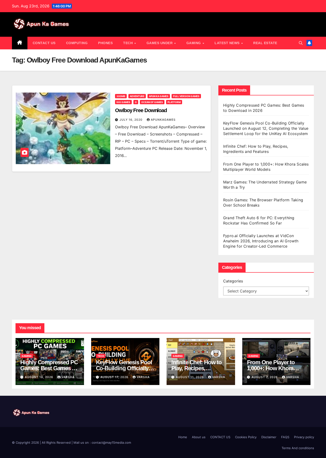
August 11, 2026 (190, 377)
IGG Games (123, 102)
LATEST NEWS (228, 43)
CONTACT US (44, 43)
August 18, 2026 (39, 377)
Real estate (265, 43)
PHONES (105, 43)
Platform (174, 102)
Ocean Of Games (152, 102)
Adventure (137, 96)
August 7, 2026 (265, 377)
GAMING (194, 43)
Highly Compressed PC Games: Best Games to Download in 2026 (49, 368)
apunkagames (163, 119)
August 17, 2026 (114, 377)
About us (198, 437)
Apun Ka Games (158, 96)
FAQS (285, 437)
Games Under (160, 43)
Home (182, 437)
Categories (233, 281)
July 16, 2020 (131, 119)
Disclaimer (268, 437)
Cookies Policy (246, 437)
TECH (128, 43)
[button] (301, 43)
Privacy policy (304, 437)
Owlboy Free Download (141, 110)
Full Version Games (186, 96)
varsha (68, 377)
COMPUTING (77, 43)
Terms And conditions (298, 448)
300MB (120, 96)
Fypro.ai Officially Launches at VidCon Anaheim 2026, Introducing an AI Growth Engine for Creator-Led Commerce (261, 241)
